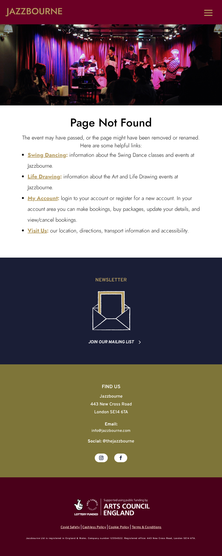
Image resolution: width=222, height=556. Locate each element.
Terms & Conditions (147, 527)
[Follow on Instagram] (101, 458)
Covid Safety (70, 527)
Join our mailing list (111, 342)
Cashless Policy (94, 527)
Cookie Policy (119, 527)
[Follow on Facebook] (120, 458)
